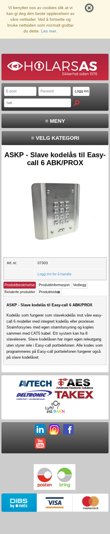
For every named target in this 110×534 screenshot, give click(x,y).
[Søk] (76, 103)
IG (54, 429)
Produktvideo (49, 292)
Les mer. (49, 31)
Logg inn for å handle (55, 274)
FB (68, 429)
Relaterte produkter (19, 292)
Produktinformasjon (54, 285)
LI (40, 429)
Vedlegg (79, 285)
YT (40, 443)
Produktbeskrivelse (19, 285)
